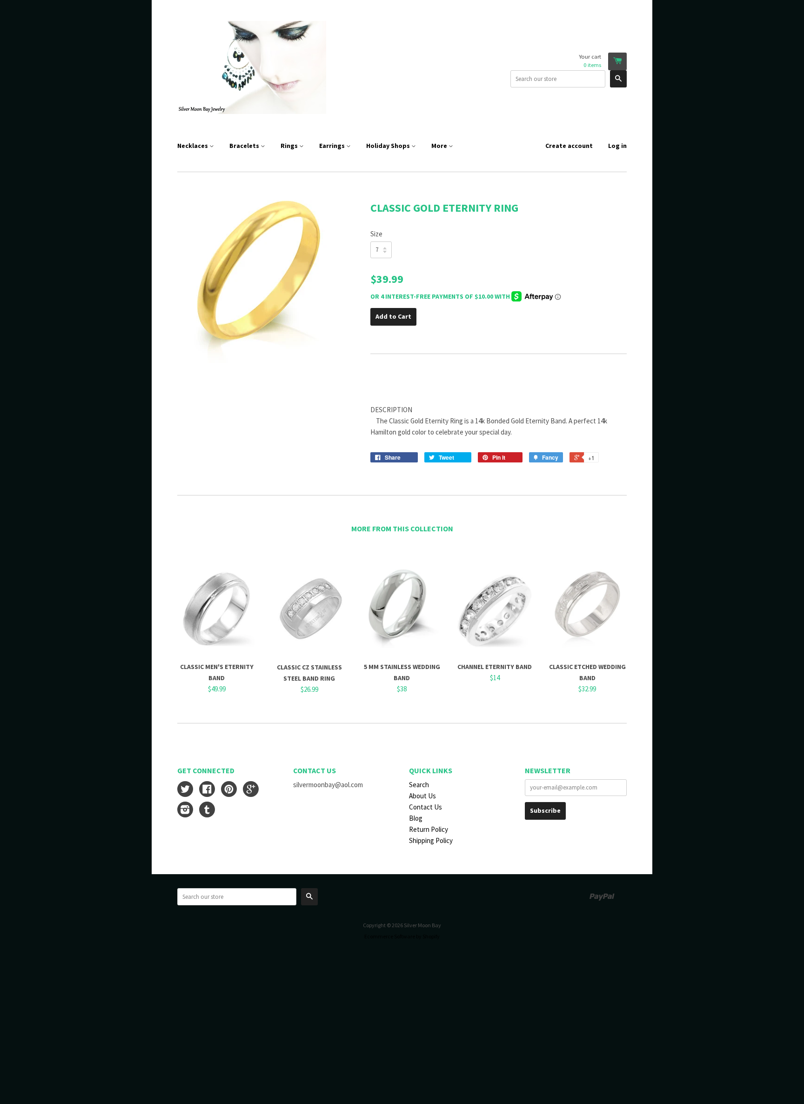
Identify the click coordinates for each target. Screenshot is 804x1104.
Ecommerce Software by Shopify (402, 936)
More (440, 145)
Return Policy (428, 829)
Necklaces (193, 145)
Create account (569, 145)
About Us (422, 795)
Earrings (332, 145)
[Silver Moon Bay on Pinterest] (229, 790)
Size (376, 233)
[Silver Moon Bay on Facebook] (207, 790)
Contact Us (425, 807)
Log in (617, 145)
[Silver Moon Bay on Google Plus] (251, 790)
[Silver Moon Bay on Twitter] (185, 790)
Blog (415, 818)
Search (419, 784)
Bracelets (245, 145)
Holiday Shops (388, 145)
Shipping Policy (431, 840)
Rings (290, 145)
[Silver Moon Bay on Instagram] (185, 810)
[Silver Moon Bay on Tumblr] (207, 810)
